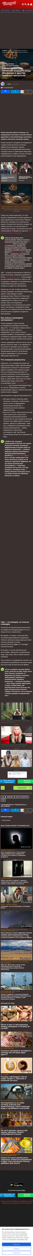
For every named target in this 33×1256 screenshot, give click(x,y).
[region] (16, 1241)
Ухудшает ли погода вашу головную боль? (15, 907)
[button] (23, 4)
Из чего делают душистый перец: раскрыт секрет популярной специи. (14, 1132)
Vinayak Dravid (16, 252)
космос (14, 929)
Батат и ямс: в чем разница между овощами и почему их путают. (15, 1026)
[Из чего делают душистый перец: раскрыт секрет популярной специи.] (16, 1119)
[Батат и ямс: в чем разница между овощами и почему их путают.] (16, 1013)
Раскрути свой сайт (7, 1201)
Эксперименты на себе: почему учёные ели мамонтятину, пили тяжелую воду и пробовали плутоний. (15, 1105)
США (13, 850)
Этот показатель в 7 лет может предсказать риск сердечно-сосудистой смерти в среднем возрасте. (13, 854)
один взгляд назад (6, 963)
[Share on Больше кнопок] (22, 91)
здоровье (10, 797)
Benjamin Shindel (19, 455)
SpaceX (13, 991)
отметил (8, 244)
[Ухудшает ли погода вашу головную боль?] (16, 895)
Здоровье (10, 64)
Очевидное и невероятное (7, 930)
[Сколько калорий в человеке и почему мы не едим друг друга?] (16, 1039)
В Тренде (6, 10)
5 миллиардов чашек (13, 277)
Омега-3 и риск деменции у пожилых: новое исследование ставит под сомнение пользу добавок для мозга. (16, 1160)
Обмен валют (18, 1201)
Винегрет (3, 904)
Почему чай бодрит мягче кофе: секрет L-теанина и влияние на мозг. (14, 1079)
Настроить (16, 1248)
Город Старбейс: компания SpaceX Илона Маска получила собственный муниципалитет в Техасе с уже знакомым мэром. (16, 997)
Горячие (17, 10)
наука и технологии (22, 797)
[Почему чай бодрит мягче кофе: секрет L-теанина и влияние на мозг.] (16, 1065)
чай (3, 800)
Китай (14, 1155)
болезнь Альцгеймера (6, 1155)
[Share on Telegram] (15, 91)
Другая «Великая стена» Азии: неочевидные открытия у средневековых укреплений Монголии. (13, 967)
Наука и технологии (10, 66)
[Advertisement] (16, 30)
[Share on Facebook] (5, 91)
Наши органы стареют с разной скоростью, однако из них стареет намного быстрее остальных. (15, 882)
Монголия (14, 961)
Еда (3, 64)
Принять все (16, 1244)
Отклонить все (16, 1253)
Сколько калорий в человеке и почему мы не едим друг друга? (16, 1052)
